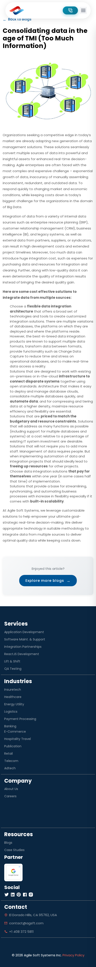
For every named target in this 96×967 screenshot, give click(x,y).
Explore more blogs (48, 580)
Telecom (11, 761)
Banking (10, 726)
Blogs (8, 842)
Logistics (10, 711)
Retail (8, 753)
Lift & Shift (12, 661)
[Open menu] (83, 10)
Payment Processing (20, 719)
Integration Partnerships (23, 646)
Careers (10, 796)
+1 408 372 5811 (21, 931)
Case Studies (14, 850)
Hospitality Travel (17, 739)
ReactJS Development (21, 654)
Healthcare (12, 697)
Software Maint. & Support (24, 639)
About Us (11, 789)
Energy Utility (14, 704)
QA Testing (12, 668)
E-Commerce (15, 731)
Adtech (10, 768)
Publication (12, 746)
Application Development (24, 632)
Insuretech (12, 689)
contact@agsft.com (26, 923)
